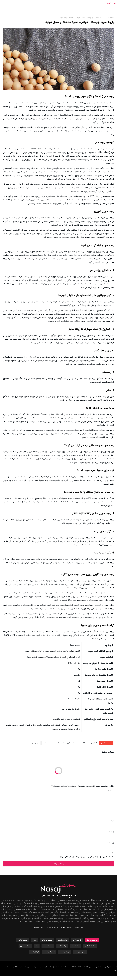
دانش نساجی (25, 945)
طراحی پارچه (34, 743)
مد (37, 945)
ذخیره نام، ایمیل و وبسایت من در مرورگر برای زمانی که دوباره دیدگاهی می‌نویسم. (85, 856)
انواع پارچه (93, 743)
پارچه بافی (71, 743)
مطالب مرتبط (108, 752)
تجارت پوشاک (49, 951)
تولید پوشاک (65, 951)
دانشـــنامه (100, 17)
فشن (35, 940)
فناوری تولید (62, 940)
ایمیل (111, 831)
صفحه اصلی (110, 17)
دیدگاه (111, 790)
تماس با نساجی (66, 927)
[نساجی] (106, 2)
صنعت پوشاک (47, 940)
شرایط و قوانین (52, 927)
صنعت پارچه (47, 743)
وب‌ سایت (110, 842)
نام (112, 820)
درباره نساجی (79, 927)
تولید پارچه (59, 743)
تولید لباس (62, 945)
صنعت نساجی (90, 945)
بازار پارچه (81, 743)
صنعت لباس (22, 940)
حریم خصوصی (38, 927)
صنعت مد (75, 945)
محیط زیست (80, 951)
